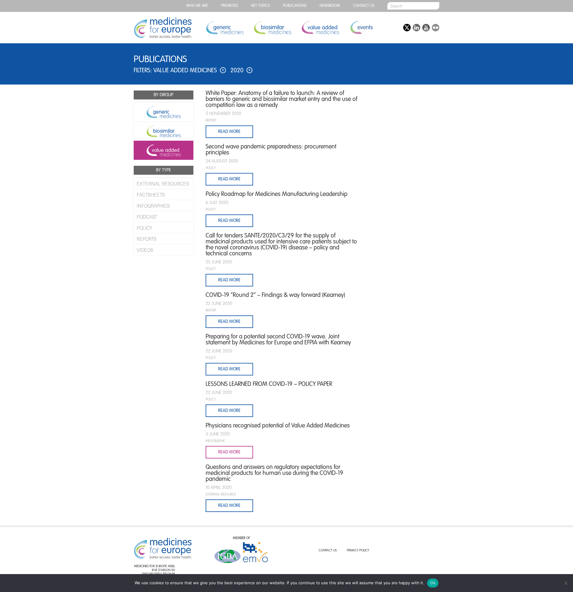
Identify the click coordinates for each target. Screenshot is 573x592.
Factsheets (151, 194)
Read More (229, 179)
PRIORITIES (229, 6)
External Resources (163, 183)
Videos (145, 249)
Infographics (153, 205)
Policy (144, 227)
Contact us (363, 6)
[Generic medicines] (163, 112)
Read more (229, 131)
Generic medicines (225, 27)
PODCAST (147, 216)
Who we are (197, 6)
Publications (294, 6)
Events (361, 27)
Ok (432, 582)
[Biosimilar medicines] (163, 131)
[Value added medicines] (163, 150)
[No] (566, 583)
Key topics (260, 6)
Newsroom (330, 6)
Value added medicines (320, 27)
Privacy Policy (358, 550)
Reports (146, 238)
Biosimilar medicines (272, 27)
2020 (240, 71)
